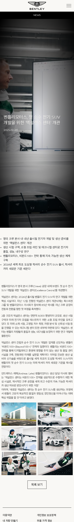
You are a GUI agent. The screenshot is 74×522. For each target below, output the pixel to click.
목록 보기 (37, 484)
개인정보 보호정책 (46, 515)
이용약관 (7, 515)
